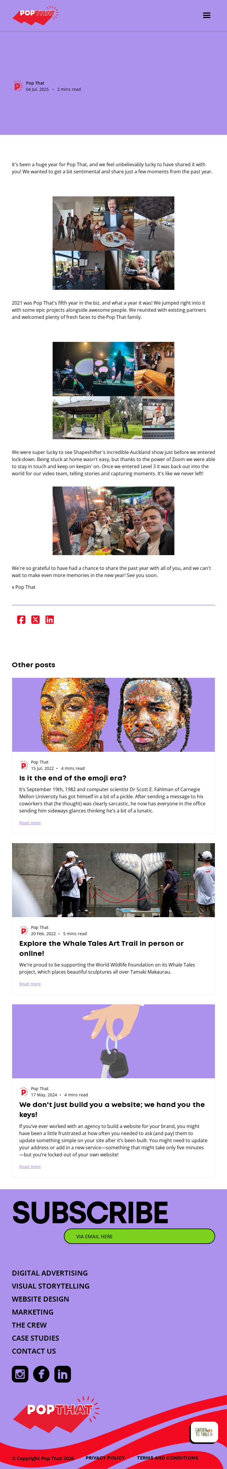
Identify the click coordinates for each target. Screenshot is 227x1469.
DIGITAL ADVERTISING (50, 1273)
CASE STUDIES (35, 1338)
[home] (35, 15)
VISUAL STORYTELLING (51, 1286)
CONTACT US (34, 1351)
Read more (30, 822)
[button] (207, 15)
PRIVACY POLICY (105, 1458)
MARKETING (32, 1312)
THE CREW (29, 1325)
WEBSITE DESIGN (40, 1299)
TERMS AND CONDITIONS (167, 1458)
